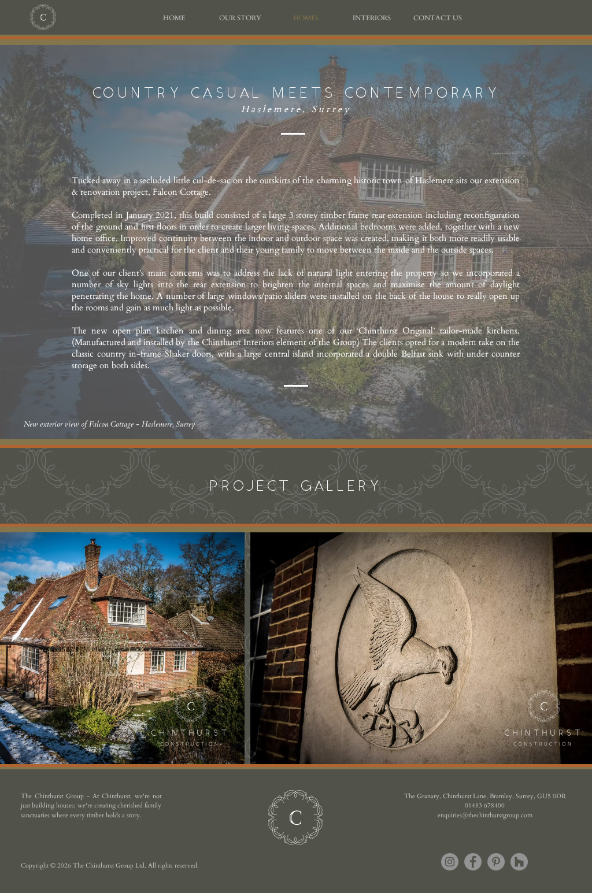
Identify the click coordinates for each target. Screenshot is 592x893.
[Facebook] (473, 861)
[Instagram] (449, 861)
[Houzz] (519, 861)
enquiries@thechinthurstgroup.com (485, 815)
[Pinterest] (496, 861)
